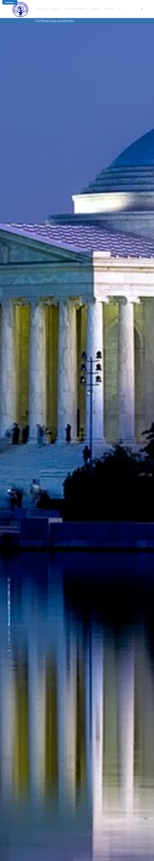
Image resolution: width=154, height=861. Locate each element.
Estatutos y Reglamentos (76, 9)
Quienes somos (41, 9)
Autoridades (55, 9)
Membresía (96, 9)
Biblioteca (109, 9)
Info (118, 9)
